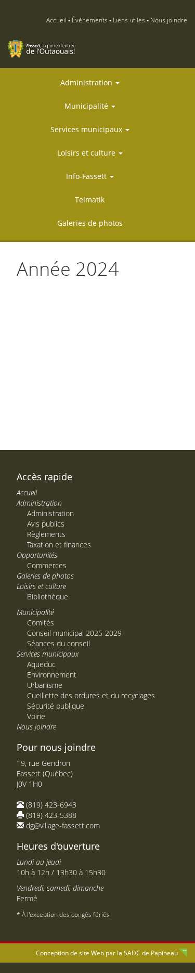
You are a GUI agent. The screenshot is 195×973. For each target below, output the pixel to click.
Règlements (46, 534)
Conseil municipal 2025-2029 (74, 633)
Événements (90, 20)
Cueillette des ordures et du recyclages (91, 695)
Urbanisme (44, 685)
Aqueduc (41, 664)
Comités (40, 623)
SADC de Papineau (151, 953)
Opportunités (37, 555)
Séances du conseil (58, 643)
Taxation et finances (59, 544)
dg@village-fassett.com (63, 825)
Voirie (36, 716)
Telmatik (90, 199)
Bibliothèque (47, 596)
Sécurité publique (55, 706)
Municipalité (87, 106)
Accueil (56, 20)
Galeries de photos (90, 223)
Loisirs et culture (87, 153)
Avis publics (45, 524)
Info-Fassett (87, 176)
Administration (87, 82)
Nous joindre (168, 20)
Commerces (47, 565)
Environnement (51, 675)
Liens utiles (129, 20)
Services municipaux (87, 129)
